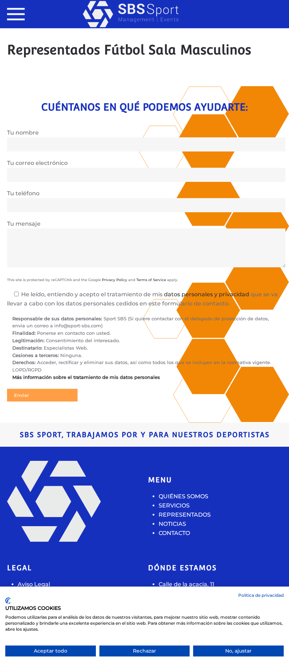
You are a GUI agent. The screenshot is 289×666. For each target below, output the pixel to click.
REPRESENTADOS (185, 514)
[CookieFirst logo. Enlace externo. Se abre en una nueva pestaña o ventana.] (8, 600)
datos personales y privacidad (206, 294)
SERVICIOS (174, 505)
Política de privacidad (261, 595)
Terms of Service (151, 280)
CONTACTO (174, 533)
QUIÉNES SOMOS (183, 496)
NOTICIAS (172, 524)
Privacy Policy (114, 280)
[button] (16, 14)
